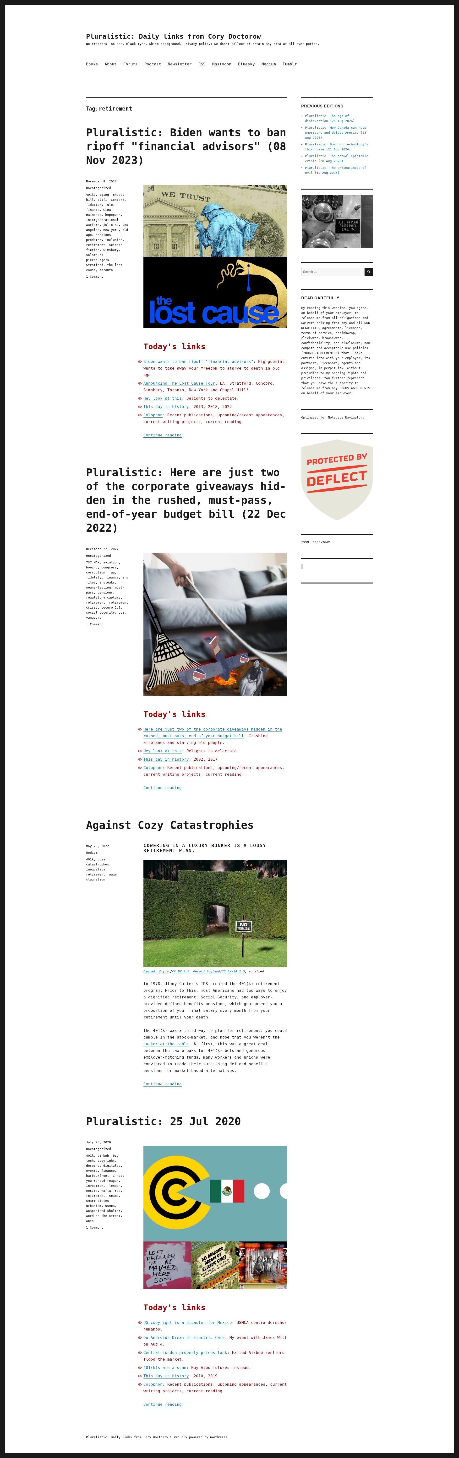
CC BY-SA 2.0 (233, 971)
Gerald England (206, 971)
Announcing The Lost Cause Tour (179, 383)
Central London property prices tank (185, 1352)
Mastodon (221, 64)
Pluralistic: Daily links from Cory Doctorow (173, 36)
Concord (117, 199)
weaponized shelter (103, 1211)
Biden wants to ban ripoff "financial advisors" (198, 361)
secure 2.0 (110, 607)
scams (114, 1196)
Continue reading (162, 435)
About (111, 64)
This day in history (166, 406)
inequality (95, 869)
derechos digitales (103, 1165)
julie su (111, 225)
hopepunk (112, 215)
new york (111, 230)
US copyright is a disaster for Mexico (187, 1322)
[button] (337, 222)
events (92, 1170)
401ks (91, 194)
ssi (121, 612)
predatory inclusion (104, 240)
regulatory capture (103, 597)
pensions (103, 235)
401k (90, 859)
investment (95, 1186)
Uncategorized (98, 188)
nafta (106, 1191)
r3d (117, 1191)
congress (109, 567)
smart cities (97, 1201)
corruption (95, 572)
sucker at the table (166, 1044)
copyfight (106, 1160)
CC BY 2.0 (180, 971)
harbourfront (97, 1175)
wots (90, 1221)
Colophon (153, 415)
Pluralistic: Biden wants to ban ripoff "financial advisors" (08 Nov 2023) (186, 146)
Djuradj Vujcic (156, 971)
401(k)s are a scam (164, 1367)
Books (92, 64)
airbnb (103, 1155)
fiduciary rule (99, 205)
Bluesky (246, 64)
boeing (92, 567)
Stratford (94, 265)
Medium (269, 64)
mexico (92, 1191)
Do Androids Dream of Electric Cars (184, 1337)
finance (92, 210)
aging (104, 194)
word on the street (103, 1216)
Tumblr (290, 64)
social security (100, 612)
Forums (130, 64)
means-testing (98, 587)
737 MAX (92, 562)
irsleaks (107, 582)
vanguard (93, 617)
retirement (95, 245)
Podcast (152, 64)
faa (112, 572)
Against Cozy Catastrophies (170, 825)
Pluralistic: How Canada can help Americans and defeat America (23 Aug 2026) (335, 132)
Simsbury (111, 250)
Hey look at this (162, 398)
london (114, 1186)
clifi (102, 199)
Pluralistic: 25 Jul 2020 (163, 1121)
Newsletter (180, 64)
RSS (202, 64)
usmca (110, 1206)
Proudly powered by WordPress (200, 1437)
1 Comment (94, 276)
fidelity (93, 577)
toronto (106, 270)
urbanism (93, 1206)
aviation (111, 562)
